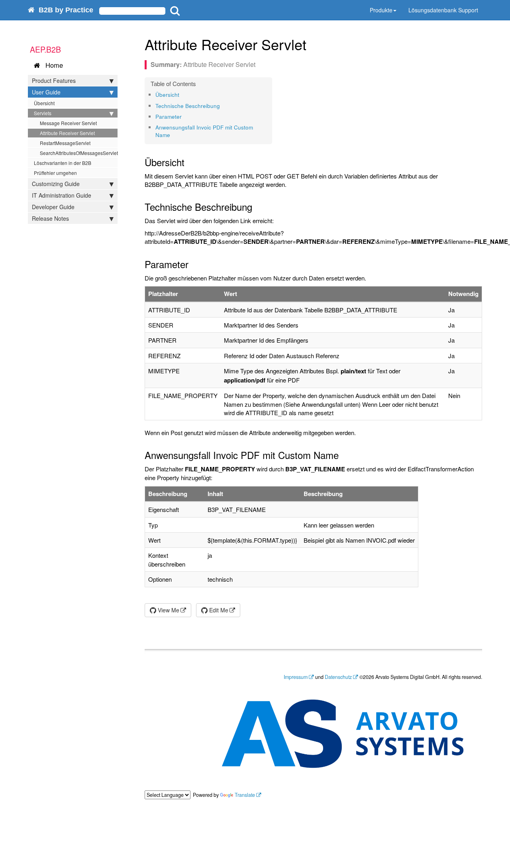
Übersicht (44, 103)
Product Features (54, 80)
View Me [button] (167, 610)
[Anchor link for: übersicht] (181, 94)
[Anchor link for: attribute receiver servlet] (313, 44)
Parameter (168, 116)
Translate (245, 794)
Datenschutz (338, 677)
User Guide (46, 92)
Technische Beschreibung (187, 106)
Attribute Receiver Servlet (67, 132)
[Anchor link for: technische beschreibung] (222, 105)
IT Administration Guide (61, 195)
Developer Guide (53, 207)
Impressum (296, 677)
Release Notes (50, 218)
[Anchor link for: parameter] (184, 116)
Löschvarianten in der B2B (62, 162)
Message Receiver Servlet (68, 123)
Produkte (381, 10)
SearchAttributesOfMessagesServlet (79, 152)
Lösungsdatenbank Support (443, 10)
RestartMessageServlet (65, 142)
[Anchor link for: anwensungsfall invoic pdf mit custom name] (172, 134)
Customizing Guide (56, 184)
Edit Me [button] (218, 610)
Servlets (42, 113)
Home (52, 65)
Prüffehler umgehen (55, 172)
